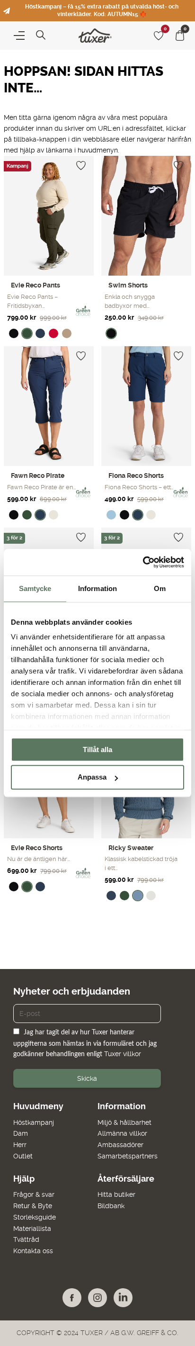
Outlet (23, 1156)
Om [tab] (160, 588)
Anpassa (92, 777)
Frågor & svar (33, 1194)
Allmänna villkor (122, 1133)
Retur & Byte (32, 1206)
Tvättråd (26, 1239)
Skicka (87, 1078)
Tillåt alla (97, 749)
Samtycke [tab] (35, 588)
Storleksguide (34, 1217)
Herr (20, 1145)
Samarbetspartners (128, 1156)
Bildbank (111, 1206)
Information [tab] (97, 588)
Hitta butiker (116, 1194)
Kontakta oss (33, 1251)
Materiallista (32, 1228)
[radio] (13, 333)
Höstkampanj (33, 1122)
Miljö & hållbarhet (124, 1122)
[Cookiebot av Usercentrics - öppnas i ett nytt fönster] (142, 562)
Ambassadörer (120, 1145)
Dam (20, 1133)
